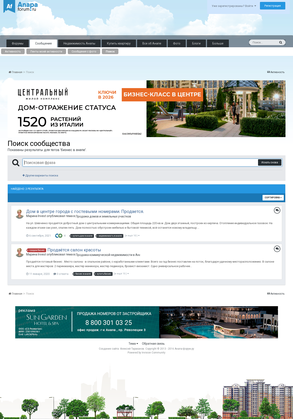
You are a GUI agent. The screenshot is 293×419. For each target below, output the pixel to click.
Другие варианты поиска (41, 175)
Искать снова (269, 162)
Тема (132, 343)
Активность (13, 51)
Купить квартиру (119, 43)
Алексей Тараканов (132, 348)
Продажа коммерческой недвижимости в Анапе (108, 255)
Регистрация (272, 5)
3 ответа (62, 273)
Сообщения (43, 43)
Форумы (17, 43)
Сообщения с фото (84, 51)
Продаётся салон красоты (74, 249)
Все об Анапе (151, 43)
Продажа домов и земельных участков (103, 216)
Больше (218, 43)
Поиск (110, 51)
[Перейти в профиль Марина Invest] (19, 214)
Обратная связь (153, 343)
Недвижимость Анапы (79, 43)
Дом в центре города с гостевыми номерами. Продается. (85, 211)
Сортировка (272, 197)
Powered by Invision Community (146, 352)
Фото (176, 43)
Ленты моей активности (46, 51)
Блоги (196, 43)
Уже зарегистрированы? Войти (233, 6)
